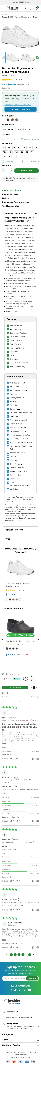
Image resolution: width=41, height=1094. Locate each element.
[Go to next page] (34, 954)
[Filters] (31, 687)
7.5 (9, 148)
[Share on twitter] (37, 759)
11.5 (16, 152)
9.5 (30, 148)
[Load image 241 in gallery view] (28, 57)
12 (22, 152)
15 (4, 156)
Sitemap (14, 1058)
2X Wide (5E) (8, 134)
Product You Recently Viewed (16, 202)
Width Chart (10, 139)
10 (36, 148)
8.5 (19, 148)
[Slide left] (3, 57)
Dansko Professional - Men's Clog (20, 641)
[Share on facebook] (33, 758)
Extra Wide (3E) (23, 129)
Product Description (11, 190)
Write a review (15, 687)
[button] (7, 80)
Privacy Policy (24, 1058)
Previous (2, 639)
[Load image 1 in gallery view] (12, 57)
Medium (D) (8, 129)
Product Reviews (10, 194)
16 (9, 156)
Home (4, 15)
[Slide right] (37, 57)
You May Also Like (10, 206)
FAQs (4, 198)
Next (38, 639)
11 (10, 152)
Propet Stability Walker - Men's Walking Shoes (20, 17)
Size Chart (9, 161)
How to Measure (31, 161)
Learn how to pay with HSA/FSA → (17, 105)
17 (14, 156)
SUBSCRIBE (32, 978)
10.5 (5, 152)
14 (32, 152)
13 (27, 152)
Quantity (6, 165)
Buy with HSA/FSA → (20, 109)
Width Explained (31, 139)
